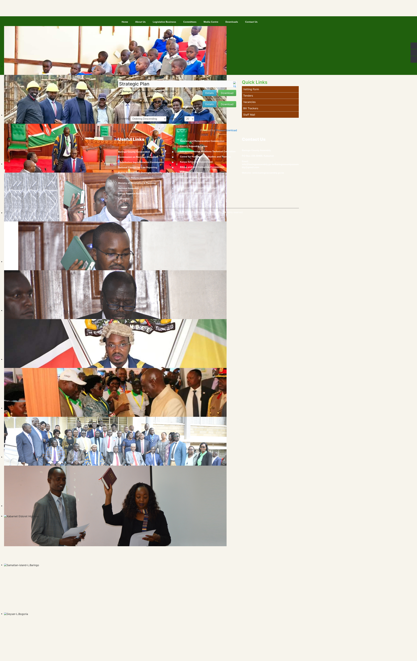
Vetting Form (251, 89)
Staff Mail (249, 114)
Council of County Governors (196, 182)
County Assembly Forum (193, 146)
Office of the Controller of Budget (198, 188)
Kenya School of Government (196, 162)
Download (227, 93)
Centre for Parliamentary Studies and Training (205, 156)
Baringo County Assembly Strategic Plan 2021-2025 (149, 91)
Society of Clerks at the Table (196, 177)
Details (209, 93)
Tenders (248, 95)
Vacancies (249, 102)
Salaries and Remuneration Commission (202, 141)
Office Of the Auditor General (196, 193)
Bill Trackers (250, 108)
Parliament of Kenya (191, 172)
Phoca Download (226, 130)
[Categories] (234, 84)
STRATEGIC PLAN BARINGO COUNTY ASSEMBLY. (149, 102)
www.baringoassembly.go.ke (268, 172)
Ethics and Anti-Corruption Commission (202, 167)
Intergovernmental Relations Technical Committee (208, 151)
